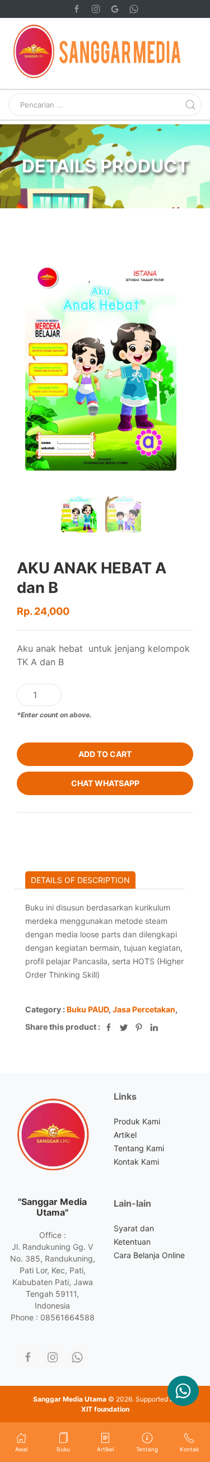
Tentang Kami (139, 1148)
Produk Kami (137, 1121)
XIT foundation (105, 1409)
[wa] (77, 1357)
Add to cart (105, 754)
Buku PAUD (88, 1009)
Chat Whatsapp (105, 783)
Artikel (125, 1134)
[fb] (28, 1357)
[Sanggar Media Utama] (183, 1391)
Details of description (80, 880)
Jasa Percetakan (144, 1009)
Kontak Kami (136, 1161)
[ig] (53, 1357)
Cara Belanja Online (149, 1255)
